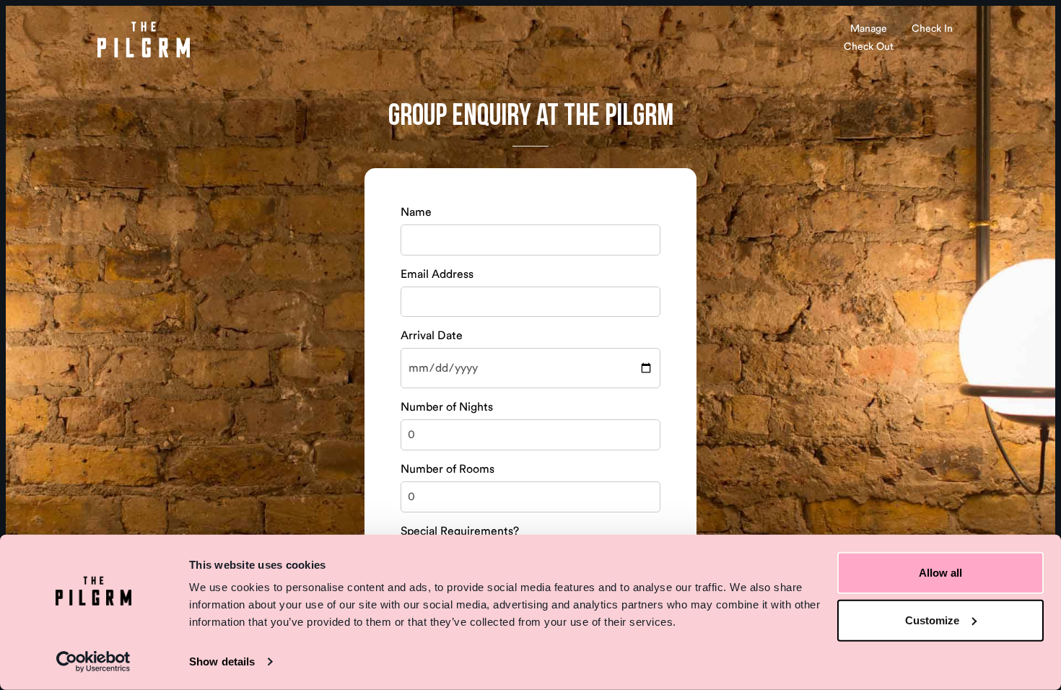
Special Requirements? (460, 531)
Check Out (869, 47)
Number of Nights (447, 407)
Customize (932, 619)
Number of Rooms (447, 469)
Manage (868, 29)
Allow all (940, 573)
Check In (932, 29)
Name (416, 212)
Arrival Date (432, 335)
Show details (222, 661)
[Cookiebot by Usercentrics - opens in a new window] (93, 662)
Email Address (437, 274)
